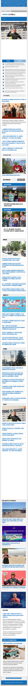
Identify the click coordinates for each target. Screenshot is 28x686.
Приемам (23, 6)
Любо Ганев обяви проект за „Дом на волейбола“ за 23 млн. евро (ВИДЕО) (12, 137)
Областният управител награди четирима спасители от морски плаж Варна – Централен (15, 86)
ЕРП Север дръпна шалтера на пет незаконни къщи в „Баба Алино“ (14, 24)
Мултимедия (8, 11)
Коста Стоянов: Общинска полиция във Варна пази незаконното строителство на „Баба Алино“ (13, 143)
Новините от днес (22, 21)
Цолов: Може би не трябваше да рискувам (13, 588)
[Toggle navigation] (4, 18)
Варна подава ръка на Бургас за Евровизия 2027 (11, 544)
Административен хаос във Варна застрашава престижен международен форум (12, 131)
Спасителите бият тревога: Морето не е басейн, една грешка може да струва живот (12, 520)
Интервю (5, 610)
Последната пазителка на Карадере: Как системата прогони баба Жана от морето (13, 566)
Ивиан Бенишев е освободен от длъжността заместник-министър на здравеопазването (15, 70)
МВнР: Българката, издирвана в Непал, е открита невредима (15, 76)
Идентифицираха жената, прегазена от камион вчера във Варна (12, 368)
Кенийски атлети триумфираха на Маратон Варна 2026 (13, 230)
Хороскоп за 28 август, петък (12, 66)
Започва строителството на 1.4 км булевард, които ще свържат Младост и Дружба (15, 73)
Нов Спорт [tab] (20, 61)
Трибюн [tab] (8, 61)
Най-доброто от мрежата (9, 501)
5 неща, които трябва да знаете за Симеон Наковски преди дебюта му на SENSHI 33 (13, 615)
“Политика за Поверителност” (16, 4)
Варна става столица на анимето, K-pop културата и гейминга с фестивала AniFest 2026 (13, 315)
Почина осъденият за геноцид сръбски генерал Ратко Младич (14, 82)
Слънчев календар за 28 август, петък (14, 88)
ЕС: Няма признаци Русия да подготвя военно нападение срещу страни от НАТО (15, 64)
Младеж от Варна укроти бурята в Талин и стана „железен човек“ (13, 424)
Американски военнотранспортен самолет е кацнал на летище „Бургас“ (15, 79)
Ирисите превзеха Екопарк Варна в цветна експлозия (13, 205)
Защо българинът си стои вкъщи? (12, 643)
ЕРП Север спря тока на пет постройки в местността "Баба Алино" (14, 91)
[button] (3, 29)
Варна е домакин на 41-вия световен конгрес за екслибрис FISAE (12, 149)
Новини (3, 11)
